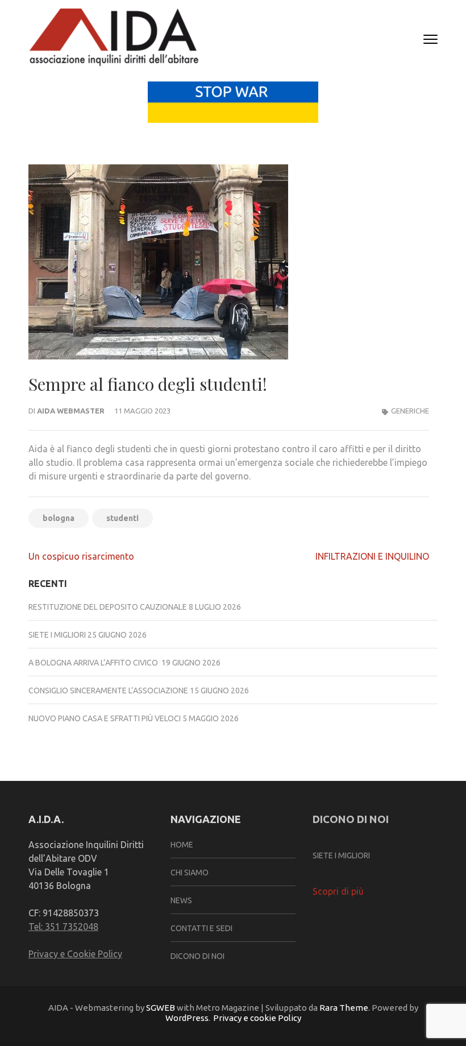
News (181, 900)
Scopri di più (338, 891)
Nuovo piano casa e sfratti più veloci (104, 718)
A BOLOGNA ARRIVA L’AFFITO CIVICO (94, 662)
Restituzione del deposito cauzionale (107, 606)
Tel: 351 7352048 (63, 926)
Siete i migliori (57, 634)
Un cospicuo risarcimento (81, 556)
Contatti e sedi (201, 928)
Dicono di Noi (197, 956)
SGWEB (161, 1007)
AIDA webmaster (71, 411)
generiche (410, 411)
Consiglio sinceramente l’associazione (108, 690)
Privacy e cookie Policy (257, 1018)
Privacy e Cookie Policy (75, 954)
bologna (58, 518)
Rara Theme (343, 1007)
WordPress (187, 1018)
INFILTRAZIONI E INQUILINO (372, 556)
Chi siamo (189, 872)
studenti (122, 518)
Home (181, 844)
